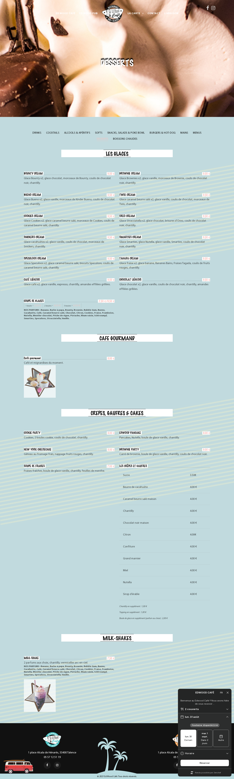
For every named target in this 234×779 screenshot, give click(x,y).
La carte (134, 13)
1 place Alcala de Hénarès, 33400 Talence (52, 752)
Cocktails (52, 132)
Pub (88, 13)
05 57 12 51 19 (52, 757)
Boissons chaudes (125, 138)
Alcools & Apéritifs (77, 132)
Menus (197, 132)
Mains (184, 132)
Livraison (171, 13)
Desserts (102, 138)
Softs (99, 132)
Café (65, 13)
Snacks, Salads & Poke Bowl (126, 132)
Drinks (36, 132)
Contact (154, 13)
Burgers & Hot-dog (163, 132)
